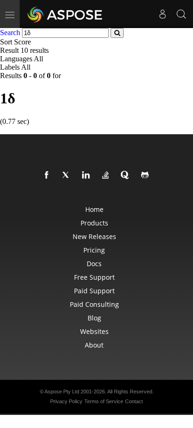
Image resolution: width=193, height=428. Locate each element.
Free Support (94, 277)
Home (94, 209)
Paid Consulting (94, 304)
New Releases (94, 236)
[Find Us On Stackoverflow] (107, 175)
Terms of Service (103, 401)
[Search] (181, 14)
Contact (134, 401)
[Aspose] (65, 14)
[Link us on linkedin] (88, 175)
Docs (94, 263)
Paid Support (94, 290)
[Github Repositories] (147, 175)
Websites (94, 331)
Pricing (94, 250)
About (94, 345)
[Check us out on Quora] (127, 175)
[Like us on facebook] (48, 175)
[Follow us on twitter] (68, 175)
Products (94, 222)
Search (10, 32)
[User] (162, 14)
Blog (94, 317)
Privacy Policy (66, 401)
